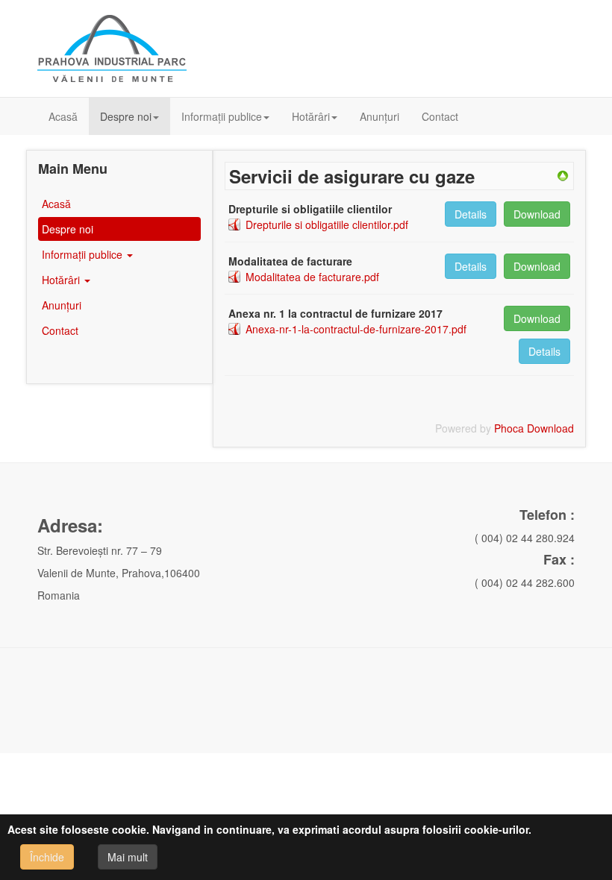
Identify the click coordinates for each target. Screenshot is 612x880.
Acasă (63, 116)
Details (471, 214)
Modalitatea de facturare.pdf (312, 276)
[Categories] (563, 174)
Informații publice (221, 116)
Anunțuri (379, 116)
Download (537, 214)
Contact (440, 116)
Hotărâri (311, 116)
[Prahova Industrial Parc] (112, 48)
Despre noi (126, 116)
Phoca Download (534, 428)
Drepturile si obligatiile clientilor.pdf (327, 224)
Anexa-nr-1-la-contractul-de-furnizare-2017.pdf (356, 328)
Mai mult (127, 856)
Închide (47, 856)
